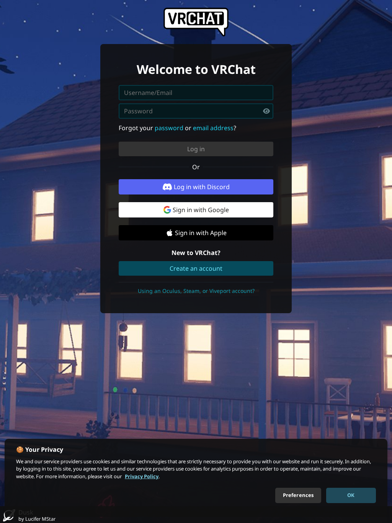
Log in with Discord (202, 187)
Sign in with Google (201, 210)
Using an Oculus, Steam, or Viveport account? (196, 290)
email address (213, 128)
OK (350, 495)
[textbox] (196, 111)
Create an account (196, 268)
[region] (196, 478)
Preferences (298, 495)
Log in (196, 149)
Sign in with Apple (201, 233)
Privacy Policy (141, 476)
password (169, 128)
